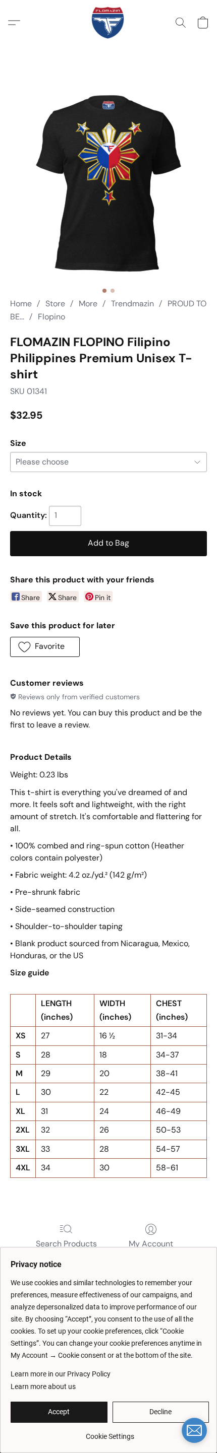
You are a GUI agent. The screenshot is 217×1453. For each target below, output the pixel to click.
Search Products (66, 1243)
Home (21, 303)
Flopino (51, 316)
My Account (151, 1243)
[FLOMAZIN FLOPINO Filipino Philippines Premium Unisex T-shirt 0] (108, 184)
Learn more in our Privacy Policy (61, 1374)
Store (55, 303)
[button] (108, 22)
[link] (110, 1432)
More (88, 303)
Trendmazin (132, 303)
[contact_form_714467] (194, 1430)
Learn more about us (43, 1386)
